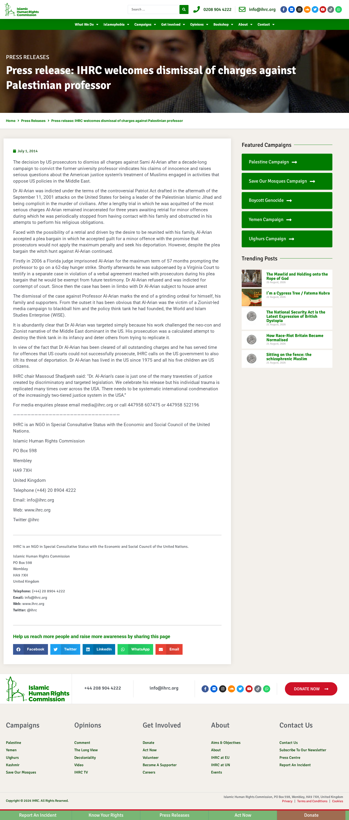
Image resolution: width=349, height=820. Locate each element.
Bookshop (221, 24)
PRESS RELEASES (27, 57)
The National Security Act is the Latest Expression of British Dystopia (295, 316)
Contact (264, 24)
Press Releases (33, 121)
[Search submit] (184, 9)
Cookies (337, 801)
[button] (30, 649)
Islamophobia (114, 24)
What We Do (84, 24)
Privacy (287, 801)
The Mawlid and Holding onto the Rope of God (297, 276)
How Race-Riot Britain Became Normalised (294, 337)
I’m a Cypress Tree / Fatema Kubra (298, 293)
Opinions (197, 24)
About (243, 24)
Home (10, 121)
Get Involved (170, 24)
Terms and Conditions (312, 801)
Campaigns (142, 24)
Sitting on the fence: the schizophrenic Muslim (288, 356)
